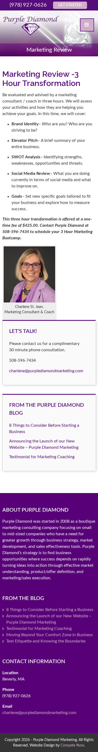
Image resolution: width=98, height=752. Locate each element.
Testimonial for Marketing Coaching (41, 457)
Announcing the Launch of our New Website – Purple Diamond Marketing (48, 619)
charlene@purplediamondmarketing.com (46, 371)
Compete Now (72, 745)
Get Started (70, 5)
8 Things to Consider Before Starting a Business (49, 610)
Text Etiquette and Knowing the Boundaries (46, 641)
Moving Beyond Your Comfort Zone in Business (49, 635)
